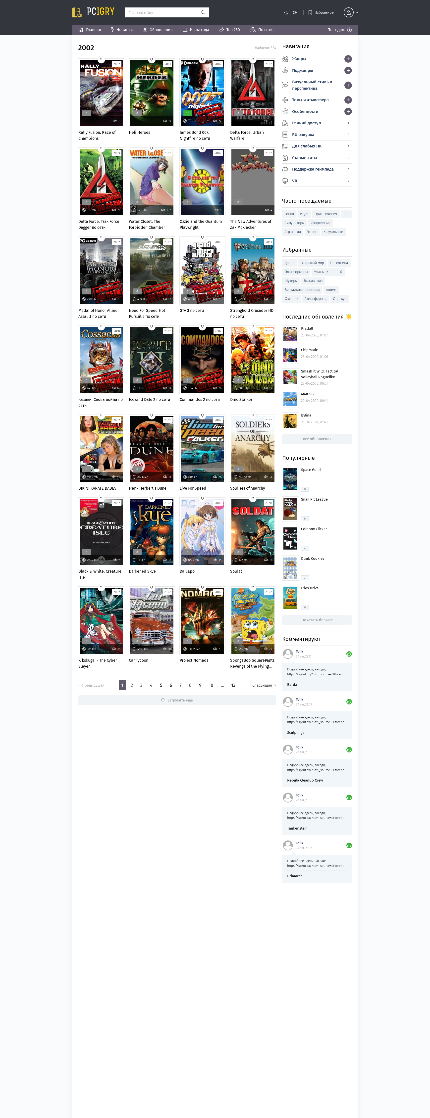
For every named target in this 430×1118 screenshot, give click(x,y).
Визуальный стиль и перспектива (312, 85)
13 (233, 685)
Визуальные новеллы (302, 290)
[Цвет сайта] (290, 12)
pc (101, 12)
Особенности (305, 111)
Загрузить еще (180, 700)
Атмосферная (316, 299)
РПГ (346, 214)
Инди (304, 214)
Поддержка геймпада (313, 169)
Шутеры (291, 281)
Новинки (124, 29)
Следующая (262, 685)
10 (211, 685)
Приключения (326, 214)
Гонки (289, 214)
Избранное (324, 12)
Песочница (339, 263)
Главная (93, 29)
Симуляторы (295, 223)
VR (294, 181)
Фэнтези (291, 299)
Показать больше (317, 620)
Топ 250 (233, 29)
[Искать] (203, 12)
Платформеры (296, 272)
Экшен (312, 232)
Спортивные (321, 223)
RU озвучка (303, 134)
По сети (265, 29)
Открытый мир (312, 263)
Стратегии (293, 232)
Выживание (313, 281)
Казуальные (333, 232)
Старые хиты (304, 157)
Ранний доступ (306, 123)
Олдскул (340, 299)
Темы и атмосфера (310, 99)
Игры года (199, 29)
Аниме (331, 290)
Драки (289, 263)
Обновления (161, 29)
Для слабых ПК (307, 146)
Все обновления (317, 439)
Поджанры (302, 70)
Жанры (299, 58)
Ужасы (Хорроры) (328, 272)
